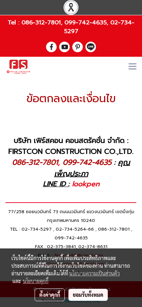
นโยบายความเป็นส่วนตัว (94, 273)
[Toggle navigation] (133, 67)
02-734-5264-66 (75, 229)
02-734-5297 (36, 229)
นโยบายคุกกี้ (35, 281)
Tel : (14, 22)
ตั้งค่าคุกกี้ (49, 294)
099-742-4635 (85, 22)
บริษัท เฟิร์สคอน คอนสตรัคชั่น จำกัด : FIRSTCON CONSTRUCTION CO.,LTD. (71, 146)
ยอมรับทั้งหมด (88, 294)
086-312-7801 (41, 22)
